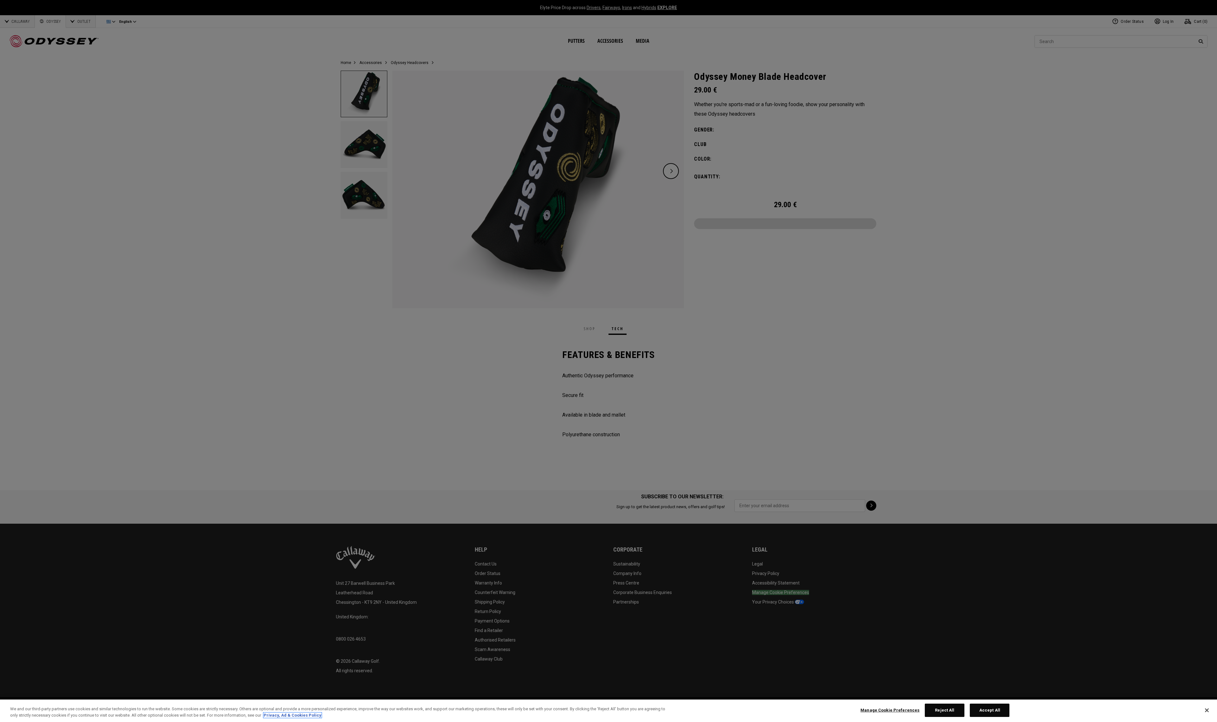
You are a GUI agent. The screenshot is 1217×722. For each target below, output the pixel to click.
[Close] (1207, 710)
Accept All (989, 710)
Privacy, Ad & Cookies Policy (292, 715)
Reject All (944, 710)
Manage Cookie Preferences (889, 710)
